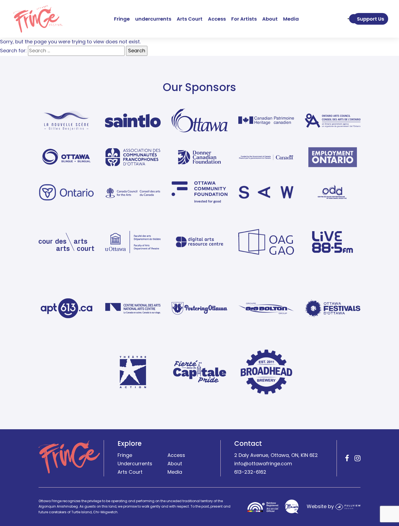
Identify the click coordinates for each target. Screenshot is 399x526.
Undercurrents (135, 463)
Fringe (122, 19)
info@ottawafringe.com (263, 463)
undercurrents (153, 19)
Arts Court (189, 19)
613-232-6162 (250, 472)
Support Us (370, 18)
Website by (321, 506)
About (270, 19)
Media (291, 19)
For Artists (244, 19)
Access (217, 19)
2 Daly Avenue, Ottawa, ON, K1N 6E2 (276, 455)
